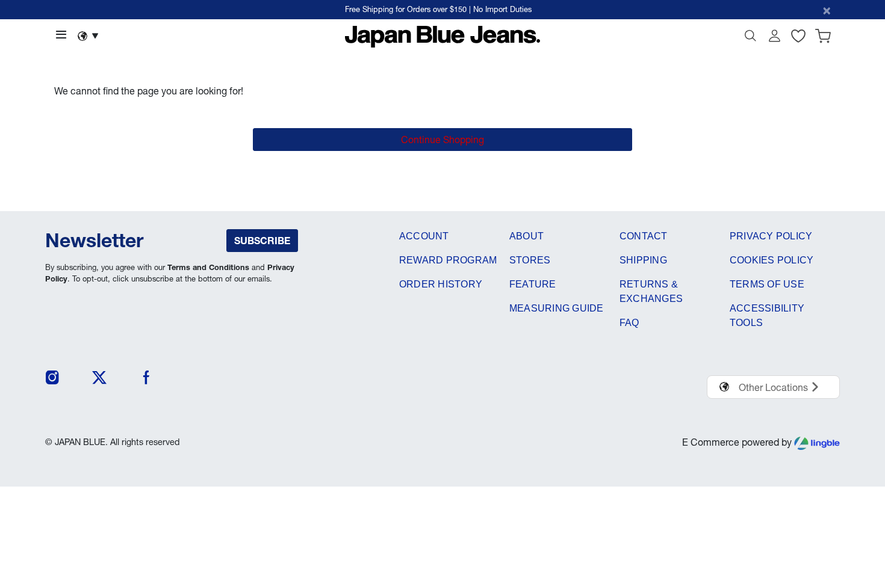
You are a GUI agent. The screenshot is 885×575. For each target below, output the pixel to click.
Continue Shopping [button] (442, 140)
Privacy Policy (771, 236)
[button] (774, 38)
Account (424, 236)
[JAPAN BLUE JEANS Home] (443, 35)
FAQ (629, 323)
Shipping (643, 260)
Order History (440, 284)
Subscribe (262, 241)
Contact (644, 236)
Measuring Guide (556, 308)
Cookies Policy (771, 260)
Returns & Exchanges (651, 291)
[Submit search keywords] (750, 38)
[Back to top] (857, 503)
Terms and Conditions (208, 267)
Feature (532, 284)
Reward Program (448, 260)
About (526, 236)
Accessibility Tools (767, 315)
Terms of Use (767, 284)
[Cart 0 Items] (823, 38)
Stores (529, 260)
